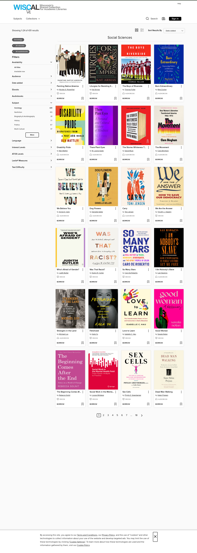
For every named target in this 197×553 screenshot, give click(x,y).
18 (136, 415)
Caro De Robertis (131, 273)
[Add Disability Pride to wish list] (82, 159)
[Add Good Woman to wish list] (181, 343)
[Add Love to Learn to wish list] (148, 343)
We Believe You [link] (64, 208)
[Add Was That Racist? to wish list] (115, 282)
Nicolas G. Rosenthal (67, 90)
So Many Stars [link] (129, 269)
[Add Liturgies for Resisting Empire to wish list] (115, 98)
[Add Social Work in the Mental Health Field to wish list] (115, 404)
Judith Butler (63, 273)
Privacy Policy (108, 535)
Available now (19, 71)
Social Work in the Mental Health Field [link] (102, 392)
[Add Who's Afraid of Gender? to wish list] (82, 282)
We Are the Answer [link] (163, 208)
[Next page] (141, 415)
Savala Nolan (163, 334)
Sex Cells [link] (126, 392)
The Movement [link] (162, 147)
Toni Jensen (129, 212)
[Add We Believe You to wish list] (82, 221)
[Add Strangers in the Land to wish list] (82, 343)
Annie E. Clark (64, 212)
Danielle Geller (97, 212)
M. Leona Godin (98, 151)
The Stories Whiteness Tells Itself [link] (134, 147)
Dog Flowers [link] (95, 208)
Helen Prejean (163, 395)
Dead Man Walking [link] (164, 392)
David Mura (129, 151)
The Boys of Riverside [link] (132, 86)
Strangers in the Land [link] (66, 331)
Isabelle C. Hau (130, 334)
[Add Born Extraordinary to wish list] (181, 98)
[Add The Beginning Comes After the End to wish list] (82, 404)
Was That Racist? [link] (97, 269)
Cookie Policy (83, 545)
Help (179, 4)
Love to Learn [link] (128, 331)
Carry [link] (124, 208)
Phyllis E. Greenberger (133, 395)
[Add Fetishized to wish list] (115, 343)
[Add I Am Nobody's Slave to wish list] (181, 282)
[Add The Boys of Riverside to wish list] (148, 98)
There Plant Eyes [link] (97, 147)
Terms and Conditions (87, 535)
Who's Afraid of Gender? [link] (68, 269)
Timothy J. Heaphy (164, 212)
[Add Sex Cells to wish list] (148, 404)
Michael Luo (63, 334)
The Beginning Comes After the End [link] (69, 392)
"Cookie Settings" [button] (77, 542)
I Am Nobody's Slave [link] (164, 269)
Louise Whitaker (98, 395)
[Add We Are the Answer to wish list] (181, 221)
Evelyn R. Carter (98, 273)
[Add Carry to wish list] (148, 221)
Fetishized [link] (94, 331)
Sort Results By (155, 30)
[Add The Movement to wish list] (181, 159)
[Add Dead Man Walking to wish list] (181, 404)
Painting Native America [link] (68, 86)
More (32, 135)
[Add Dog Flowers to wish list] (115, 221)
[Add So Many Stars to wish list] (148, 282)
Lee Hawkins (162, 273)
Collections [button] (32, 18)
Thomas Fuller (130, 90)
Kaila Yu (95, 334)
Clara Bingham (163, 151)
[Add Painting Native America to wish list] (82, 98)
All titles (17, 67)
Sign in (175, 18)
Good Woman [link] (161, 331)
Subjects (17, 18)
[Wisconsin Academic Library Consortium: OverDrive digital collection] (40, 8)
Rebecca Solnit (64, 395)
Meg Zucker (162, 90)
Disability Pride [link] (64, 147)
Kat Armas (96, 90)
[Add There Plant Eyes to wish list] (115, 159)
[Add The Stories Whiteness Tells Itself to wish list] (148, 159)
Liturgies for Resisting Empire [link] (102, 86)
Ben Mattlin (63, 151)
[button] (151, 19)
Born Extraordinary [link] (163, 86)
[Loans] (164, 19)
